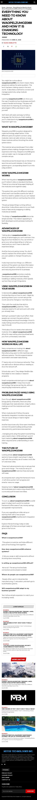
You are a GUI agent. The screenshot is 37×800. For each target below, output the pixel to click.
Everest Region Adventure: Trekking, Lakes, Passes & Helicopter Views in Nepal (18, 612)
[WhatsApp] (16, 46)
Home (3, 7)
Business (9, 7)
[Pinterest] (12, 46)
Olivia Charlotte (10, 43)
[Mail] (5, 764)
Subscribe (30, 791)
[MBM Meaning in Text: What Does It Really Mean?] (18, 697)
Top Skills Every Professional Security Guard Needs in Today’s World (17, 646)
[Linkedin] (2, 764)
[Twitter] (8, 46)
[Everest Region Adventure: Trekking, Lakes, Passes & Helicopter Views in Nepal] (18, 670)
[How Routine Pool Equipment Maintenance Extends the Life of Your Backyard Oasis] (18, 723)
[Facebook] (3, 46)
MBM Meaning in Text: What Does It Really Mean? (17, 623)
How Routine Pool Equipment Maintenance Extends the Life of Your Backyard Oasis (18, 634)
